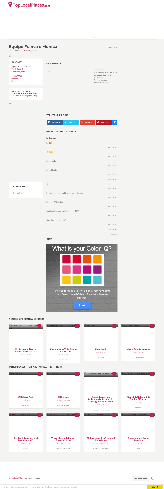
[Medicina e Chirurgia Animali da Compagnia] (63, 325)
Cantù (24, 400)
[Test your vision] (81, 278)
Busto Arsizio (61, 443)
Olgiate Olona (61, 400)
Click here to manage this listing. (25, 96)
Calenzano (27, 51)
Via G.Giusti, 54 (18, 69)
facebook (15, 79)
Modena (24, 443)
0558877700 (17, 76)
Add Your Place (140, 479)
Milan (136, 402)
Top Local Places (17, 478)
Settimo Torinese (99, 443)
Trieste (99, 405)
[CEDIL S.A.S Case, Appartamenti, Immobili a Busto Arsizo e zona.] (63, 373)
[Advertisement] (126, 19)
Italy (34, 51)
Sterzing (136, 443)
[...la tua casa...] (101, 325)
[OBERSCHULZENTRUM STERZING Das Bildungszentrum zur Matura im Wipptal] (138, 414)
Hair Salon (17, 193)
